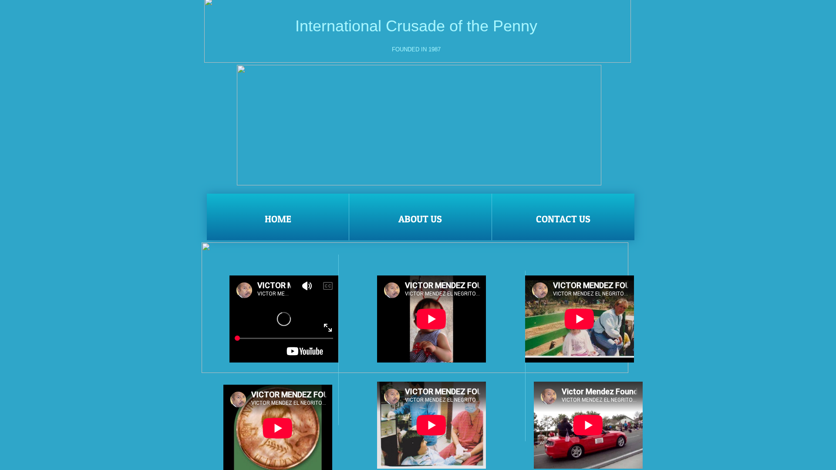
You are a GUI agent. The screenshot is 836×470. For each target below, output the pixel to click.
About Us (420, 219)
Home (278, 219)
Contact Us (563, 219)
